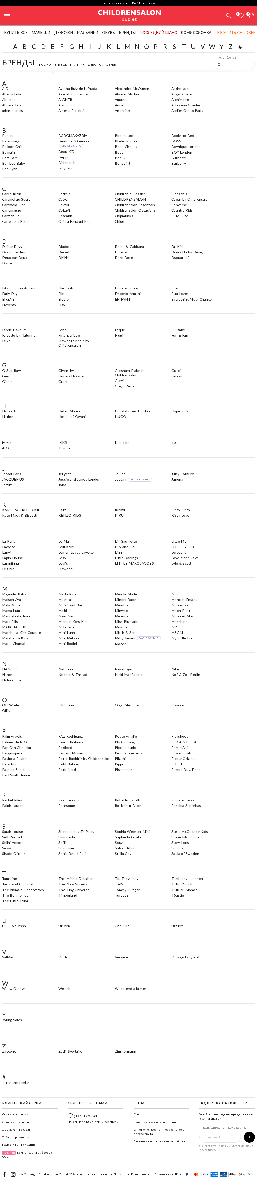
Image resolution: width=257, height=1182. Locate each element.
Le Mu (63, 541)
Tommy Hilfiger (127, 890)
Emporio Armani (128, 293)
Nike (175, 669)
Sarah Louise (12, 831)
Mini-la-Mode (126, 594)
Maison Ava (11, 599)
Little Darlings (126, 558)
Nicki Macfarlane (129, 674)
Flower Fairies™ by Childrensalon (73, 343)
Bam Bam (10, 158)
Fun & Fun (179, 335)
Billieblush (66, 162)
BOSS (176, 141)
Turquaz (121, 895)
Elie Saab (65, 288)
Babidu (8, 135)
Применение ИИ (166, 1174)
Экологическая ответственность (157, 1122)
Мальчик (77, 64)
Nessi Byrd (124, 669)
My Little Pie (181, 638)
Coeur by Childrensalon (190, 199)
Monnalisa (179, 605)
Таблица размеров (15, 1137)
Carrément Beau (15, 221)
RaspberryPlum (70, 800)
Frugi (119, 335)
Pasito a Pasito (14, 758)
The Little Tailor (15, 901)
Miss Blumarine (127, 621)
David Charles (13, 252)
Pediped (65, 747)
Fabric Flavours (14, 330)
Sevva (7, 848)
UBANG (65, 926)
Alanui (63, 105)
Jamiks (7, 485)
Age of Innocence (73, 94)
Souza (120, 842)
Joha (62, 485)
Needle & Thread (72, 674)
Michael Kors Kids (73, 621)
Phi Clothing (125, 742)
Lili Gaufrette (126, 541)
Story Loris (180, 842)
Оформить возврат (15, 1122)
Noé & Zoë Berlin (185, 674)
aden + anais (12, 110)
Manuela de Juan (16, 616)
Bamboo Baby (13, 163)
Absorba (9, 99)
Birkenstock (125, 135)
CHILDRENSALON (130, 199)
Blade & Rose (126, 141)
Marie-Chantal (13, 643)
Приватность (140, 1174)
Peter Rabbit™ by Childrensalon (84, 758)
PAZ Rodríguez (70, 736)
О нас (138, 1114)
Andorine (122, 110)
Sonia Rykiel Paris (72, 853)
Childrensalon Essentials (135, 205)
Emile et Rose (126, 288)
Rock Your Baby (128, 805)
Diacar (7, 263)
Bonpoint (122, 163)
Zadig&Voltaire (70, 1051)
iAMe (6, 442)
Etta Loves (180, 293)
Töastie (177, 895)
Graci (62, 381)
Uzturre (177, 926)
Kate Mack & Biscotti (19, 515)
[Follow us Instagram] (13, 1175)
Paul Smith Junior (16, 775)
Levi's (63, 563)
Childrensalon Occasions (135, 210)
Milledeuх (66, 627)
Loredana (178, 552)
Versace (121, 957)
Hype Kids (180, 411)
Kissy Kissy (180, 510)
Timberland (67, 895)
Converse (179, 205)
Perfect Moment (72, 753)
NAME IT (9, 669)
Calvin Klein (11, 194)
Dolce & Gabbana (129, 246)
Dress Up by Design (188, 252)
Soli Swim (66, 848)
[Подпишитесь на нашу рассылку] (249, 1137)
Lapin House (12, 558)
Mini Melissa (68, 638)
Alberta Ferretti (71, 110)
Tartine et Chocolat (18, 884)
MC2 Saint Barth (72, 605)
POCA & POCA (183, 742)
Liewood (65, 569)
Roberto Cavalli (127, 800)
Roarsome (66, 805)
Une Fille (122, 926)
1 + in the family (15, 1082)
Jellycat (64, 474)
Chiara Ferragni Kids (74, 221)
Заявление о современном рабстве (159, 1141)
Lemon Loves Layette (76, 552)
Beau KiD (66, 151)
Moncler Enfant (184, 599)
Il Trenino (123, 442)
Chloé (119, 221)
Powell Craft (181, 753)
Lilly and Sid (125, 547)
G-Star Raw (11, 370)
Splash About (126, 848)
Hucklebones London (132, 411)
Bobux (120, 158)
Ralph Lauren (13, 805)
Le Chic (8, 569)
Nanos (7, 674)
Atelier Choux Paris (187, 110)
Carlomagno (11, 210)
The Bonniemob (15, 895)
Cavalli (63, 205)
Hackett (8, 411)
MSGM (177, 632)
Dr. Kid (177, 246)
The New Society (72, 884)
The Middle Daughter (76, 878)
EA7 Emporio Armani (18, 288)
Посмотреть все (53, 64)
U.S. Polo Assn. (14, 926)
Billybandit (67, 168)
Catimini (64, 194)
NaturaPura (11, 680)
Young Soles (12, 1020)
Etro (174, 288)
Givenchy (66, 370)
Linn (118, 552)
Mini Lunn (66, 632)
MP (174, 627)
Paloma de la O (14, 742)
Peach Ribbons (70, 742)
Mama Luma (12, 610)
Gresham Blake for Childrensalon (130, 372)
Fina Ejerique (69, 335)
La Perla (8, 541)
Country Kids (182, 210)
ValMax (8, 957)
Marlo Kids (67, 594)
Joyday (132, 479)
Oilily (6, 710)
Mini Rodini (67, 643)
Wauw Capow (13, 988)
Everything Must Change (191, 299)
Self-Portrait (12, 837)
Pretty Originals (184, 758)
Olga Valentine (127, 705)
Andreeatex (180, 88)
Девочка (95, 64)
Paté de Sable (13, 769)
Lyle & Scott (181, 563)
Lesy (62, 558)
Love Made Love (185, 558)
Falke (6, 341)
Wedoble (65, 988)
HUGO (120, 416)
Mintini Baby (125, 599)
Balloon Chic (12, 146)
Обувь (111, 64)
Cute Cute (179, 216)
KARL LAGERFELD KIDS (22, 510)
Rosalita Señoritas (186, 805)
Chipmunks (124, 216)
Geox (6, 376)
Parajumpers (12, 753)
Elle (61, 293)
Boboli (120, 152)
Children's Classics (130, 194)
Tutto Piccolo (182, 884)
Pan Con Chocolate (17, 747)
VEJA (62, 957)
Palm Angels (12, 736)
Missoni (121, 627)
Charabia (65, 216)
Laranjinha (10, 563)
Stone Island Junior (187, 837)
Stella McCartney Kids (189, 831)
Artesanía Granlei (185, 105)
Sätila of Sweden (185, 853)
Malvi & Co (11, 605)
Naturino (65, 669)
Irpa (174, 442)
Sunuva (177, 848)
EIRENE (8, 299)
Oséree (177, 705)
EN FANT (123, 299)
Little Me (178, 541)
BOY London (181, 152)
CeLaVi (64, 210)
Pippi (119, 764)
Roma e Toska (183, 800)
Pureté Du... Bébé (185, 769)
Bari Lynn (10, 169)
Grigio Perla (124, 386)
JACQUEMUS (13, 479)
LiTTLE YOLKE (184, 547)
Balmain (8, 152)
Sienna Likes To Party (76, 831)
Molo (175, 594)
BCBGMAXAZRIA (72, 135)
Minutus (121, 605)
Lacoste (8, 547)
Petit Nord (67, 769)
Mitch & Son (125, 632)
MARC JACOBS (14, 627)
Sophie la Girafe (128, 837)
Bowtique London (186, 146)
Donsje (121, 252)
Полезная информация (19, 1144)
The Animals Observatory (23, 890)
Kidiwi (120, 510)
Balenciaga (11, 141)
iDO (5, 448)
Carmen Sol (11, 216)
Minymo (121, 610)
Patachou (9, 764)
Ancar (119, 105)
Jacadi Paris (11, 474)
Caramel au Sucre (16, 199)
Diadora (64, 246)
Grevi (119, 380)
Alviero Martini (127, 94)
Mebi (62, 610)
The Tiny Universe (73, 890)
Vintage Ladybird (185, 957)
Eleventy (9, 305)
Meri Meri (66, 616)
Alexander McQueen (132, 88)
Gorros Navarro (71, 376)
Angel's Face (181, 94)
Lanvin (7, 552)
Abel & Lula (11, 94)
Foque (120, 330)
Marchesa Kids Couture (21, 632)
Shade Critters (14, 853)
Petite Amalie (126, 736)
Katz (62, 510)
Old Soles (66, 705)
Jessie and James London (79, 479)
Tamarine (9, 878)
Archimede (180, 99)
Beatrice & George (73, 143)
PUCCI (176, 764)
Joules (120, 474)
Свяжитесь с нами (15, 1114)
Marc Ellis (10, 621)
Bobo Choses (126, 146)
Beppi (63, 157)
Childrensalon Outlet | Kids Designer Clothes (129, 15)
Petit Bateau (68, 764)
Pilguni (120, 758)
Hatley (7, 416)
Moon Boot (180, 610)
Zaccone (9, 1051)
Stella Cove (124, 853)
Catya (63, 199)
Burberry (178, 158)
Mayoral (65, 599)
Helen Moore (69, 411)
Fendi (63, 330)
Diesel (63, 252)
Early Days (10, 293)
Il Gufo (64, 448)
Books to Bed (182, 135)
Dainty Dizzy (12, 246)
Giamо (7, 381)
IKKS (62, 442)
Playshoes (179, 736)
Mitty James (137, 638)
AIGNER (65, 99)
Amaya (120, 99)
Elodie (63, 299)
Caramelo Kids (14, 205)
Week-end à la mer (130, 988)
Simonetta (66, 837)
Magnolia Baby (14, 594)
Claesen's (179, 194)
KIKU (119, 515)
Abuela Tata (11, 105)
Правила (120, 1174)
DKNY (63, 257)
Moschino (179, 621)
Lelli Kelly (66, 547)
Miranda (121, 616)
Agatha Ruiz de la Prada (77, 88)
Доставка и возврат (16, 1129)
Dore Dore (124, 257)
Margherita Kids (15, 638)
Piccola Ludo (125, 747)
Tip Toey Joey (126, 878)
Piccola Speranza (129, 753)
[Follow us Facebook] (4, 1175)
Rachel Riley (12, 800)
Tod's (119, 884)
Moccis (121, 644)
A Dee (7, 88)
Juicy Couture (182, 474)
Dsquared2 (180, 257)
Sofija (63, 842)
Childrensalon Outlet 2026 (57, 1174)
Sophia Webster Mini (132, 831)
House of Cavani (72, 416)
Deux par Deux (14, 257)
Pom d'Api (179, 747)
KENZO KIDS (69, 515)
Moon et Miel (182, 616)
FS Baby (178, 330)
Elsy (61, 305)
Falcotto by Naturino (19, 335)
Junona (177, 479)
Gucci (176, 370)
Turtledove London (187, 878)
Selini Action (12, 842)
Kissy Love (180, 515)
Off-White (10, 705)
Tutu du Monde (184, 890)
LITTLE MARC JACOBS (134, 563)
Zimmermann (125, 1051)
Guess (176, 376)
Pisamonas (124, 769)
